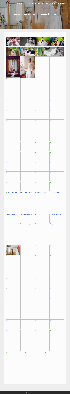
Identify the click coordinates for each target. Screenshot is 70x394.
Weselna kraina (20, 3)
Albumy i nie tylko (36, 3)
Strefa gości (45, 3)
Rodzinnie (52, 3)
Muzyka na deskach (61, 3)
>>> (12, 34)
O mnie (28, 3)
